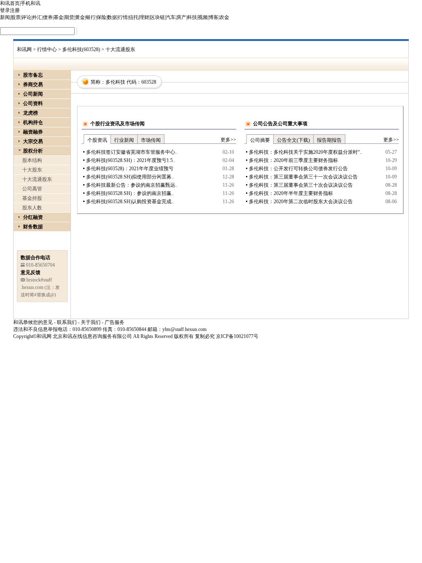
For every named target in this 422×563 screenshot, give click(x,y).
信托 (133, 17)
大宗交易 (33, 141)
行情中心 (47, 49)
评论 (26, 17)
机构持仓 (33, 122)
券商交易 (33, 84)
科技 (192, 17)
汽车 (171, 17)
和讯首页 (10, 3)
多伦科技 (115, 82)
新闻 (5, 17)
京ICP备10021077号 (237, 336)
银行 (91, 17)
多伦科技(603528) (81, 49)
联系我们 (67, 322)
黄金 (80, 17)
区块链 (157, 17)
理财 (144, 17)
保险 (101, 17)
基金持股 (32, 198)
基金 (58, 17)
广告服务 (114, 322)
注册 (15, 10)
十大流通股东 (37, 179)
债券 (48, 17)
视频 (203, 17)
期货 (69, 17)
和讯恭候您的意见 (33, 322)
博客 (213, 17)
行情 (123, 17)
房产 (181, 17)
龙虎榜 (30, 113)
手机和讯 (30, 3)
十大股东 (32, 170)
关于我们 (91, 322)
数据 (112, 17)
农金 (224, 17)
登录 (5, 10)
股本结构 (32, 160)
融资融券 (33, 132)
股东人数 (32, 208)
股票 (16, 17)
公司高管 (32, 189)
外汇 (37, 17)
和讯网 (24, 49)
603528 (148, 82)
